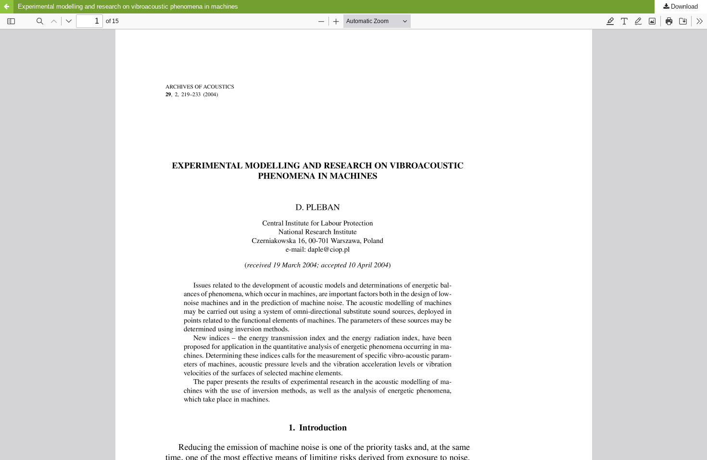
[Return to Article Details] (6, 6)
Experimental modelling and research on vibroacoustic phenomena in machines (128, 6)
